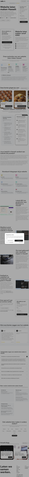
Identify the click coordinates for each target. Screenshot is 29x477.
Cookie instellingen (21, 242)
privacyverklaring (11, 242)
